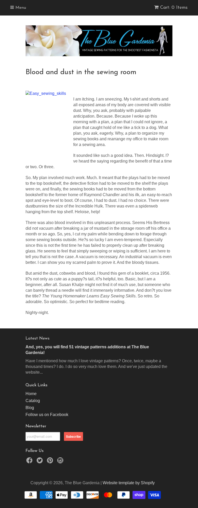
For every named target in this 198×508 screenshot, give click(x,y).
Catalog (33, 400)
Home (31, 393)
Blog (30, 407)
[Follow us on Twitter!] (40, 461)
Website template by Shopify (129, 483)
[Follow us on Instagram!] (61, 461)
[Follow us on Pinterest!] (51, 461)
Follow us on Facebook (47, 414)
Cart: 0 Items (174, 7)
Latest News (38, 338)
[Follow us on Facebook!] (30, 461)
